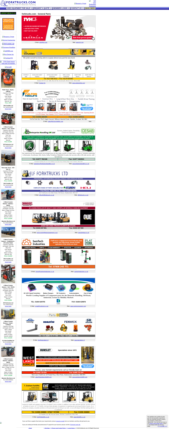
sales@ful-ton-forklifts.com (55, 121)
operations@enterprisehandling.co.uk (44, 163)
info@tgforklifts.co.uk (43, 417)
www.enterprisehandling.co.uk (80, 163)
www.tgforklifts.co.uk (79, 417)
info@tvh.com (43, 42)
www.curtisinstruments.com (78, 306)
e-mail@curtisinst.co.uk (41, 306)
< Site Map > (47, 428)
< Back (30, 428)
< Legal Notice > (71, 428)
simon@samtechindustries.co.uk (45, 271)
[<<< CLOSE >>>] (162, 426)
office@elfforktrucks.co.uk (46, 195)
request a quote (60, 421)
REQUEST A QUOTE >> (43, 8)
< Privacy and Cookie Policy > (59, 428)
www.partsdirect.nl (79, 340)
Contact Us (42, 83)
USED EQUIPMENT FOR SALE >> (19, 8)
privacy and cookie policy (156, 423)
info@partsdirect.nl (43, 340)
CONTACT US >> (77, 8)
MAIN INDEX (90, 8)
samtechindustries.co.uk (81, 271)
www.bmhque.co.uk (83, 232)
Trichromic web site (75, 424)
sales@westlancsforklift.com (43, 377)
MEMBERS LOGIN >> (61, 8)
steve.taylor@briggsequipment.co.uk (47, 232)
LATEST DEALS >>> (8, 13)
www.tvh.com (80, 42)
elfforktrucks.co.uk (83, 195)
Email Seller (8, 109)
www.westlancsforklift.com (79, 377)
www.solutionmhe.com (78, 83)
